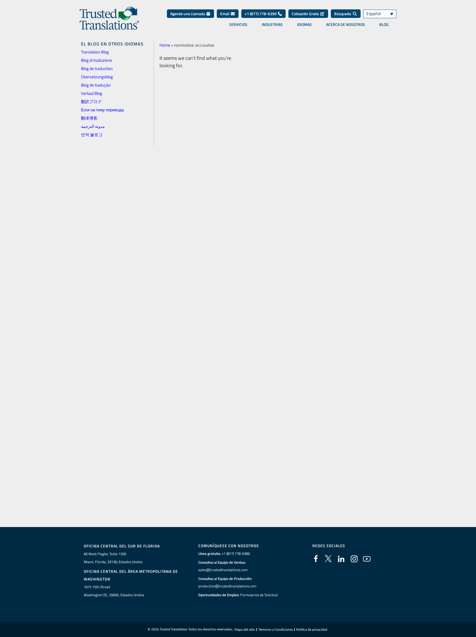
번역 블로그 (91, 134)
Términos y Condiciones (275, 629)
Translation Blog (95, 52)
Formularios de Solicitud (259, 595)
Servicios (238, 24)
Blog (384, 24)
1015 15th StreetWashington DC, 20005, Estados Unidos (114, 591)
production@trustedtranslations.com (227, 586)
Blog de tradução (95, 85)
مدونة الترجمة (93, 126)
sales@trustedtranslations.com (223, 570)
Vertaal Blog (91, 93)
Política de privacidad (311, 629)
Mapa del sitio (244, 629)
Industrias (272, 24)
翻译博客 (89, 118)
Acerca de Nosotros (345, 24)
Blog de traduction (97, 68)
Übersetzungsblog (97, 77)
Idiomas (304, 24)
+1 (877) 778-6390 (261, 14)
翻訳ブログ (91, 101)
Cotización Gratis (306, 14)
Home (164, 45)
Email (225, 14)
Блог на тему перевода (102, 110)
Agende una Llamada (188, 14)
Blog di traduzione (96, 60)
